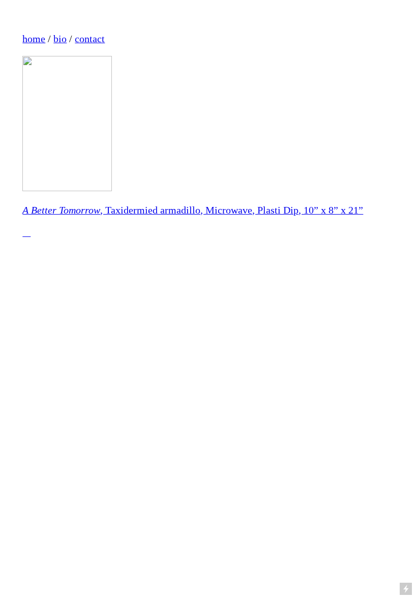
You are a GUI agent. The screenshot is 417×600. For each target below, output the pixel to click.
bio (60, 39)
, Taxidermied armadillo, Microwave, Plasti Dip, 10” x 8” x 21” (192, 210)
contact (90, 39)
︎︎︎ (26, 232)
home (33, 39)
